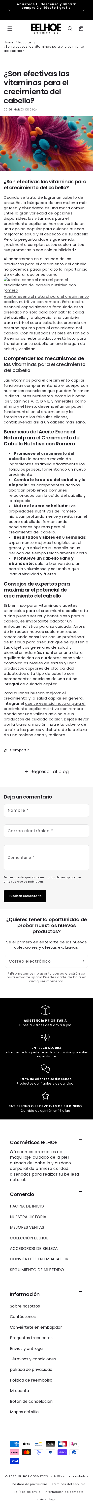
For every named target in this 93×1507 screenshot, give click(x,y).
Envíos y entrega (26, 1348)
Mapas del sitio (24, 1412)
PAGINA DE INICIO (27, 1206)
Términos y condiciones (33, 1359)
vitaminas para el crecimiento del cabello (45, 367)
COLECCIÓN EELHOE (29, 1238)
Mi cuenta (19, 1391)
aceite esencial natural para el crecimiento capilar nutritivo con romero (45, 706)
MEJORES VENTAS (27, 1227)
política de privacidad (31, 1369)
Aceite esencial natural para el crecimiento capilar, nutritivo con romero (46, 299)
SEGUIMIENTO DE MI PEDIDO (37, 1270)
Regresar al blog (50, 771)
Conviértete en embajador (36, 1327)
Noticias (25, 42)
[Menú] (9, 28)
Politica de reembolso (31, 1380)
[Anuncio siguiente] (83, 9)
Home (8, 42)
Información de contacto (64, 1492)
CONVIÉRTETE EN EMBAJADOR (39, 1259)
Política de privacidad (29, 1484)
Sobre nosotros (25, 1306)
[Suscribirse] (82, 961)
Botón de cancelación (31, 1401)
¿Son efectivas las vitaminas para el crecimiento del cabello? (44, 48)
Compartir (19, 750)
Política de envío (27, 1492)
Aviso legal (49, 1499)
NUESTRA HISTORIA (28, 1217)
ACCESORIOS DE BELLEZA (34, 1248)
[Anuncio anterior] (9, 9)
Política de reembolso (71, 1476)
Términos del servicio (68, 1484)
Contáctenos (23, 1316)
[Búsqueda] (70, 28)
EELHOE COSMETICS (33, 1476)
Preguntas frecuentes (31, 1338)
